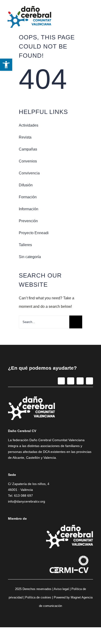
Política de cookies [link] (38, 597)
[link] (6, 65)
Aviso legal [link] (61, 589)
